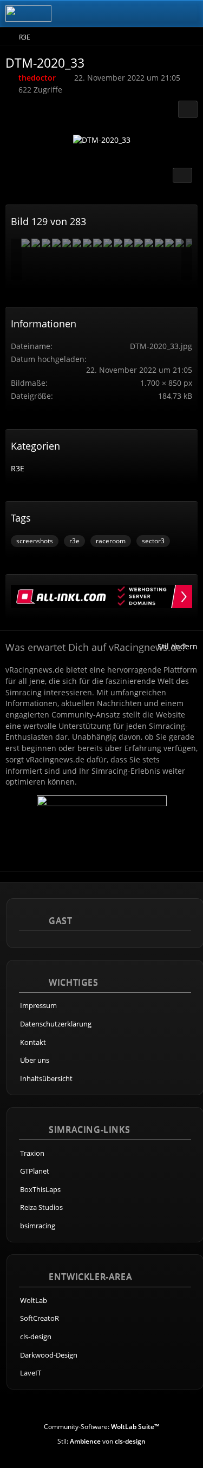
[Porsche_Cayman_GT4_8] (46, 243)
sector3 (153, 540)
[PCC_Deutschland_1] (179, 243)
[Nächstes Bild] (174, 142)
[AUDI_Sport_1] (25, 243)
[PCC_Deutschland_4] (159, 243)
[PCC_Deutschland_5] (128, 243)
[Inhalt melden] (182, 175)
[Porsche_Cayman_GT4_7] (107, 243)
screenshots (34, 540)
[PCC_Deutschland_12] (118, 243)
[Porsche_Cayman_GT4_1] (87, 243)
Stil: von (101, 1441)
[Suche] (135, 13)
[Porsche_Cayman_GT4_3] (66, 243)
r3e (74, 540)
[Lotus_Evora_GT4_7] (149, 243)
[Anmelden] (162, 13)
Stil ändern (178, 646)
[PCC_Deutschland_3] (97, 243)
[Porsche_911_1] (77, 243)
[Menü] (189, 13)
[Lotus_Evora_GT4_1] (169, 243)
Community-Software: (101, 1426)
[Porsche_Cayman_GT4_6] (35, 243)
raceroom (111, 540)
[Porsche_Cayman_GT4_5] (56, 243)
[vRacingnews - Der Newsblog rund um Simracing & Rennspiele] (28, 13)
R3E (17, 468)
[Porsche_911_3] (138, 243)
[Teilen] (188, 109)
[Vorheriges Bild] (28, 142)
